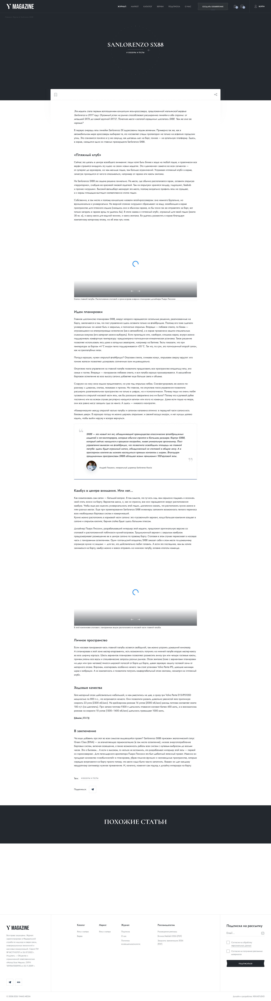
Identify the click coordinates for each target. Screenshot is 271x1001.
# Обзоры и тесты (15, 902)
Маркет (135, 6)
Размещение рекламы (167, 931)
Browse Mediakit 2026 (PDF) (170, 936)
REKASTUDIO (259, 996)
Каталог (147, 6)
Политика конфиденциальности (130, 942)
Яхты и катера (83, 931)
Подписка (174, 6)
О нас (188, 6)
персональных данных (241, 945)
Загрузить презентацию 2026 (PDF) (170, 942)
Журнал (122, 6)
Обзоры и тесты (90, 778)
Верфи (160, 6)
